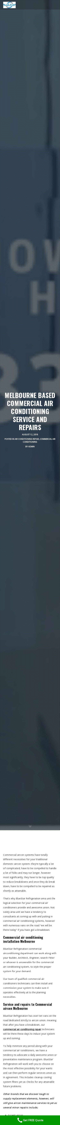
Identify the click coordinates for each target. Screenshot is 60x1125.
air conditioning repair (27, 439)
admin (31, 446)
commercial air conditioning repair (22, 1029)
